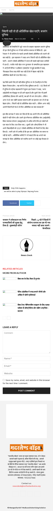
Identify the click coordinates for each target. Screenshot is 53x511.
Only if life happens (18, 188)
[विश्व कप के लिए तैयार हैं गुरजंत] (9, 282)
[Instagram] (23, 493)
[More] (38, 203)
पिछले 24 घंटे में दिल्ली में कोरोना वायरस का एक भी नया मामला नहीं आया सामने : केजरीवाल (38, 224)
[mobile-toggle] (4, 3)
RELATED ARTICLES (13, 268)
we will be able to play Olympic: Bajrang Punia (21, 191)
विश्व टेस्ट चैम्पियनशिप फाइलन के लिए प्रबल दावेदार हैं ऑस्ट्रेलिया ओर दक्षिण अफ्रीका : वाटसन (33, 307)
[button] (49, 3)
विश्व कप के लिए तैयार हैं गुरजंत (29, 278)
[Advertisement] (26, 165)
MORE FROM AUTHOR (14, 273)
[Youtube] (37, 493)
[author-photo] (26, 251)
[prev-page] (4, 318)
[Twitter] (30, 493)
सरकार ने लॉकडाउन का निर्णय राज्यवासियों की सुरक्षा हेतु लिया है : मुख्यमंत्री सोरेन (14, 222)
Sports (11, 10)
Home (3, 10)
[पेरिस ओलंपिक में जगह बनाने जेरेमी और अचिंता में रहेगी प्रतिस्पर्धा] (9, 295)
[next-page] (8, 318)
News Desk (8, 39)
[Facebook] (15, 493)
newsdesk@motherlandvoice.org (26, 486)
